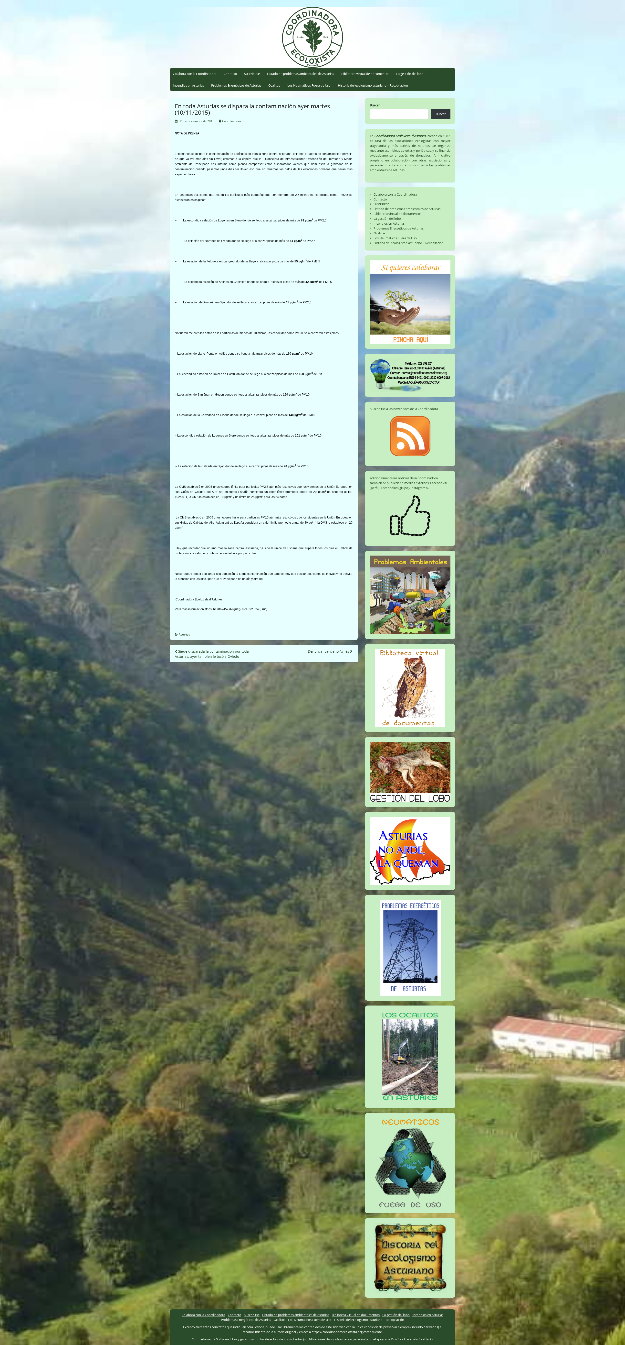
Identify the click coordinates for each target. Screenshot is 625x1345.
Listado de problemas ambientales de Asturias (300, 73)
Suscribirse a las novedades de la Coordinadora (404, 409)
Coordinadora (231, 121)
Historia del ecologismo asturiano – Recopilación (373, 85)
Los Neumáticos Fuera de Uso (309, 85)
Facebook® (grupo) (395, 488)
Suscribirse (252, 73)
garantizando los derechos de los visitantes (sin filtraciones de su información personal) (303, 1339)
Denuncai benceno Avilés (329, 651)
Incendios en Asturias (188, 85)
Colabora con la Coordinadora (194, 73)
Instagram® (419, 488)
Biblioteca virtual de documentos (365, 73)
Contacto (230, 73)
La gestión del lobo (410, 73)
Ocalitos (274, 85)
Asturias (184, 634)
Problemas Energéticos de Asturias (236, 85)
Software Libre (226, 1339)
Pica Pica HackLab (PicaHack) (412, 1339)
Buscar (375, 105)
